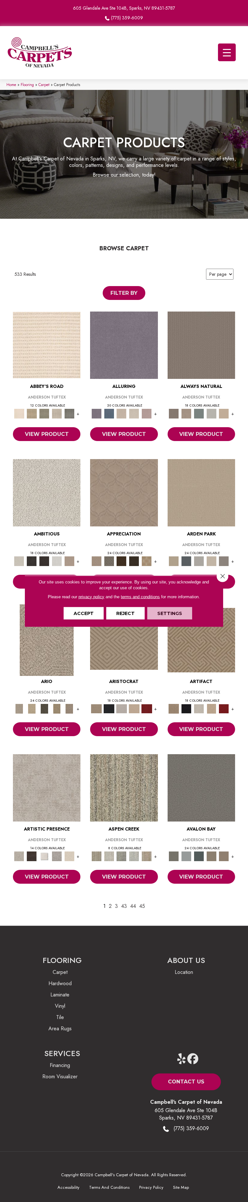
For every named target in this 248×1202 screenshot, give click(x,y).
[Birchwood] (124, 640)
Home (11, 84)
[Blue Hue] (186, 561)
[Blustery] (211, 413)
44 (133, 906)
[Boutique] (224, 413)
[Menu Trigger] (227, 52)
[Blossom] (146, 413)
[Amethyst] (124, 344)
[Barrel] (201, 344)
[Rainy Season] (134, 856)
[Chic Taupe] (57, 413)
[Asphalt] (201, 787)
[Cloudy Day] (198, 561)
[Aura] (46, 344)
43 (124, 906)
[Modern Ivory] (109, 856)
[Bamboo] (31, 413)
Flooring (27, 84)
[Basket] (186, 413)
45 (142, 906)
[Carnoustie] (146, 561)
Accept (84, 613)
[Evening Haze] (224, 561)
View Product (47, 434)
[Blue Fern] (198, 413)
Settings (169, 613)
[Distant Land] (224, 856)
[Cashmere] (134, 708)
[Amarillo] (124, 492)
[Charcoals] (31, 561)
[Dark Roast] (44, 561)
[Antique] (31, 708)
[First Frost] (57, 561)
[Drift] (211, 561)
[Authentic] (201, 492)
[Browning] (134, 561)
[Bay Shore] (57, 708)
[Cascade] (121, 708)
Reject (125, 613)
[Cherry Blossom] (146, 708)
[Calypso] (186, 856)
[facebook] (193, 1059)
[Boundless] (44, 413)
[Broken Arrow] (69, 708)
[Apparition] (44, 708)
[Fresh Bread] (69, 561)
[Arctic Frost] (109, 561)
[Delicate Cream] (69, 856)
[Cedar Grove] (124, 787)
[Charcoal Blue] (198, 856)
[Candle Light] (44, 856)
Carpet (43, 84)
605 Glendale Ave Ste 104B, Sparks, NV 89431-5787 (124, 8)
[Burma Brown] (31, 856)
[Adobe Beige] (47, 640)
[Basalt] (121, 413)
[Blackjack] (109, 708)
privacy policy (91, 596)
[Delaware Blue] (69, 413)
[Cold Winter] (57, 856)
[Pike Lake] (121, 856)
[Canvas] (46, 492)
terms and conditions (140, 596)
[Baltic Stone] (46, 787)
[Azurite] (109, 413)
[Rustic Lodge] (146, 856)
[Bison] (121, 561)
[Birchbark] (134, 413)
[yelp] (182, 1059)
